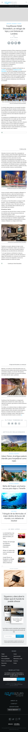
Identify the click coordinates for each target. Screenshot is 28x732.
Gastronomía (17, 656)
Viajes (19, 23)
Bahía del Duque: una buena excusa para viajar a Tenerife (14, 487)
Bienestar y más (18, 658)
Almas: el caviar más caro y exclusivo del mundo (9, 552)
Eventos (16, 661)
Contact (14, 704)
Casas (15, 654)
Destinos (14, 511)
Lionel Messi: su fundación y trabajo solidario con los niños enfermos (8, 560)
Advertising (14, 707)
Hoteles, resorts (14, 6)
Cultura (3, 665)
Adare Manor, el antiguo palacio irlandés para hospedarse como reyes (14, 458)
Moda (15, 663)
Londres (3, 69)
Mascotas (4, 663)
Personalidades (5, 658)
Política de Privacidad (18, 684)
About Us (14, 701)
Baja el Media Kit (13, 710)
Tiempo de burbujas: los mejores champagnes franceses (9, 544)
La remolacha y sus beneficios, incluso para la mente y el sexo (8, 536)
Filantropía (4, 656)
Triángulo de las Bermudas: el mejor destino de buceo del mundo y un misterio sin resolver (14, 517)
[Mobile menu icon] (2, 2)
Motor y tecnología (6, 661)
